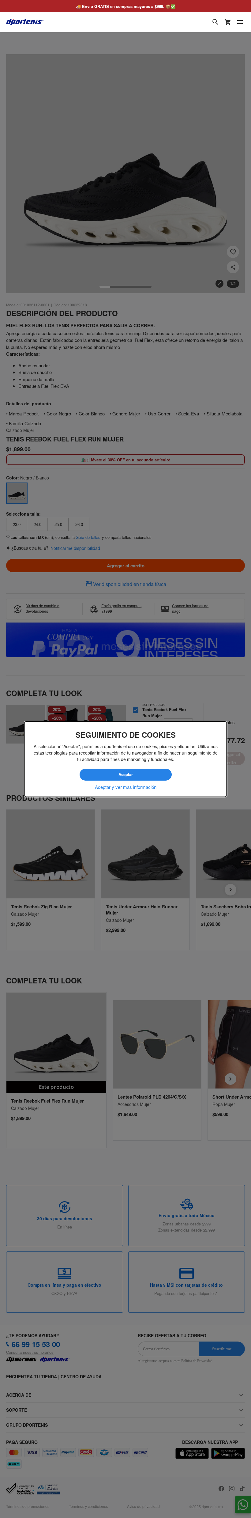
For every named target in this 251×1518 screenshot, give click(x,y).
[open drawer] (240, 22)
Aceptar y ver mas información (125, 787)
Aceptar (125, 774)
